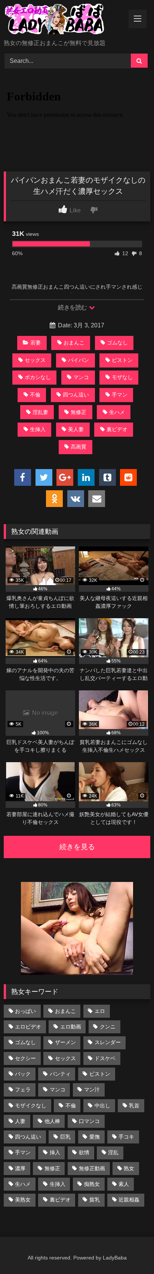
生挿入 (38, 429)
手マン (119, 395)
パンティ (60, 1074)
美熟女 (23, 1200)
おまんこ (74, 343)
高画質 (78, 447)
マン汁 (92, 1089)
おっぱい (25, 1011)
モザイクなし (30, 1105)
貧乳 (94, 1200)
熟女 (129, 1168)
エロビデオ (28, 1027)
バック (23, 1074)
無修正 (78, 412)
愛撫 (94, 1137)
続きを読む (73, 307)
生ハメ (117, 412)
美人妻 (76, 429)
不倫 (35, 395)
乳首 (134, 1105)
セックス (35, 360)
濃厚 (20, 1168)
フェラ (23, 1089)
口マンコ (89, 1121)
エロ (100, 1011)
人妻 (20, 1121)
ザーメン (65, 1042)
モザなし (122, 377)
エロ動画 (70, 1027)
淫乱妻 (40, 412)
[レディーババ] (63, 20)
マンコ (81, 377)
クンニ (108, 1027)
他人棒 (52, 1121)
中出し (102, 1105)
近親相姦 (128, 1200)
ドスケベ (105, 1058)
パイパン (78, 360)
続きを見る (77, 847)
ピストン (122, 360)
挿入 (55, 1152)
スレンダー (108, 1042)
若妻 (35, 343)
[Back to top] (131, 1252)
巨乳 (65, 1137)
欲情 (84, 1152)
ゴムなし (117, 343)
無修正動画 (92, 1168)
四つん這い (76, 395)
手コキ (126, 1137)
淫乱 (113, 1152)
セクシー (25, 1058)
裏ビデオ (117, 429)
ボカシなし (38, 377)
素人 (123, 1184)
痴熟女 (92, 1184)
